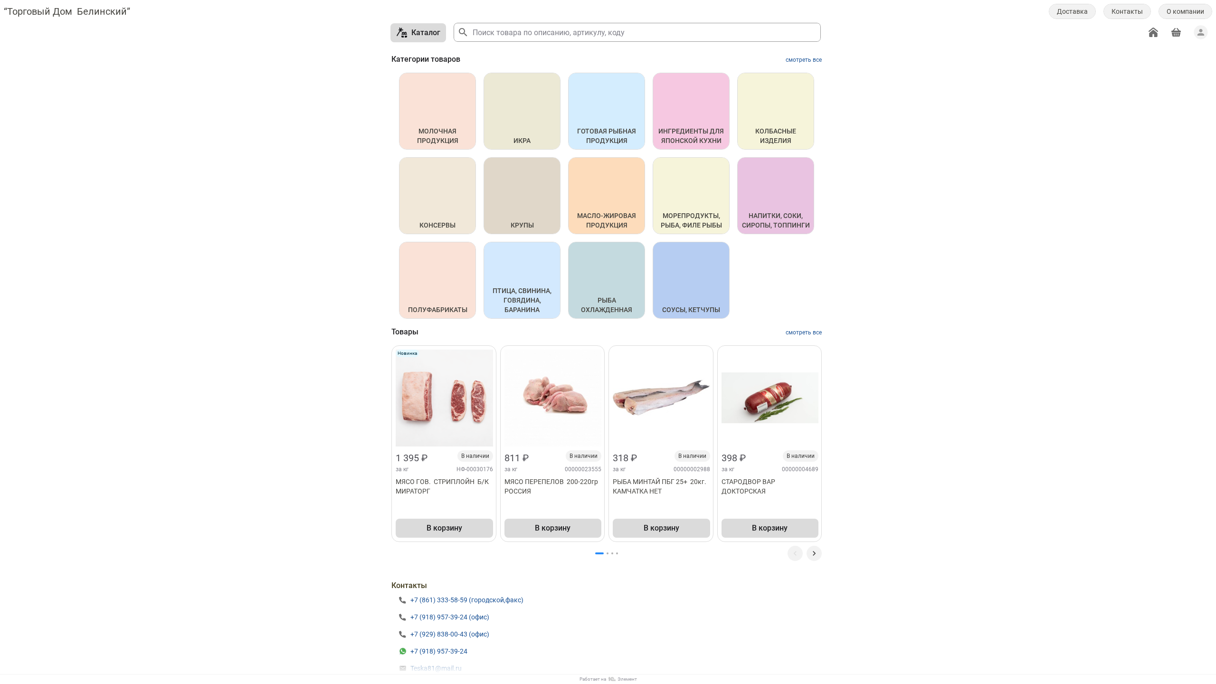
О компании (1185, 11)
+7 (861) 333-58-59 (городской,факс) (466, 600)
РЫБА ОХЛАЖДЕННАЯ (606, 305)
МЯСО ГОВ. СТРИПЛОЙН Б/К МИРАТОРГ (443, 486)
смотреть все (804, 60)
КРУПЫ (522, 225)
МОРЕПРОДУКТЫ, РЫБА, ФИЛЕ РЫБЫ (691, 220)
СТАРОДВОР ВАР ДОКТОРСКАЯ (750, 486)
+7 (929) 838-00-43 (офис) (449, 634)
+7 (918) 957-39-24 (438, 651)
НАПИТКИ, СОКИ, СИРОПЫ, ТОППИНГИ (776, 220)
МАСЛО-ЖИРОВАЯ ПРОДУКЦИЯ (607, 220)
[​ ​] (814, 553)
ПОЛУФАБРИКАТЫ (437, 310)
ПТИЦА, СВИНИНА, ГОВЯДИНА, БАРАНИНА (523, 300)
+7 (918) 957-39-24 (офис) (449, 617)
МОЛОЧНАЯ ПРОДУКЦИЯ (437, 135)
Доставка (1072, 11)
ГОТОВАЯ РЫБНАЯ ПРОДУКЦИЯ (607, 135)
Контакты (1127, 11)
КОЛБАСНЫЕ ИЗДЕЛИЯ (776, 135)
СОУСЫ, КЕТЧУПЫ (691, 310)
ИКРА (522, 140)
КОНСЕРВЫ (437, 225)
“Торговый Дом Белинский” (67, 11)
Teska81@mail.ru (436, 668)
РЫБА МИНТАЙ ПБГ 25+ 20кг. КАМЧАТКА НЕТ (660, 486)
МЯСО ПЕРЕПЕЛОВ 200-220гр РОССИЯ (552, 486)
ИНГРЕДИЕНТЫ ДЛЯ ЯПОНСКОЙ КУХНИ (691, 135)
